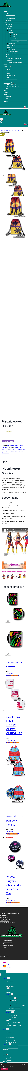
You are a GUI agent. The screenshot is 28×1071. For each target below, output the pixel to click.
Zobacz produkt (10, 673)
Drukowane (11, 998)
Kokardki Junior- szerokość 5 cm (13, 58)
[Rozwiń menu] (1, 119)
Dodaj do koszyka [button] (11, 675)
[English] (27, 124)
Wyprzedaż (4, 447)
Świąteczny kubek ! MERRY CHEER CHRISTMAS (14, 725)
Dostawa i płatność (8, 943)
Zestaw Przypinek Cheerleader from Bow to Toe (13, 885)
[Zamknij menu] (0, 974)
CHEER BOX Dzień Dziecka (12, 84)
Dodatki (4, 1029)
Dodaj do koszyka (8, 441)
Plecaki (7, 77)
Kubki (7, 71)
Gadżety (17, 445)
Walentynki (14, 34)
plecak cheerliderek (15, 451)
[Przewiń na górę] (1, 971)
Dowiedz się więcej (11, 902)
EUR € (7, 966)
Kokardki (5, 988)
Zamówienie (8, 99)
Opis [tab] (6, 456)
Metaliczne (8, 54)
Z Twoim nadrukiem (16, 41)
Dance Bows (9, 26)
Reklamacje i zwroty (8, 945)
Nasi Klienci (7, 88)
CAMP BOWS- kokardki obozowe (14, 62)
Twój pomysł (12, 43)
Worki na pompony (10, 18)
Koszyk (7, 98)
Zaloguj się (8, 96)
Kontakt (5, 92)
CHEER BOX (6, 1044)
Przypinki (8, 73)
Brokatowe (8, 994)
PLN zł (6, 963)
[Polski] (25, 107)
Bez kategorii (10, 445)
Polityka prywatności (8, 940)
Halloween (13, 36)
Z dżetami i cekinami (10, 45)
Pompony (8, 13)
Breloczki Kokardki (10, 75)
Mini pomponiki (9, 20)
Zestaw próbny (9, 16)
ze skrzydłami (12, 49)
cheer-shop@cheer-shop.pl (7, 922)
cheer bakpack (18, 449)
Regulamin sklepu (7, 942)
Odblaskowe (9, 24)
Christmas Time (15, 38)
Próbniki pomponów (10, 15)
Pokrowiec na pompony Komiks (14, 820)
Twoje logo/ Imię (12, 53)
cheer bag (11, 449)
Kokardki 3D (8, 1012)
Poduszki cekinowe (10, 69)
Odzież (5, 64)
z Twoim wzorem (10, 60)
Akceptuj (4, 1068)
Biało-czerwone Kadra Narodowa (19, 40)
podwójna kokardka (13, 51)
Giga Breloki (8, 68)
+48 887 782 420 (4, 921)
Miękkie (7, 56)
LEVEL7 (10, 30)
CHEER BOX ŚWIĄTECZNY (12, 86)
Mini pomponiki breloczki (11, 79)
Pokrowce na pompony (11, 80)
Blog (5, 90)
